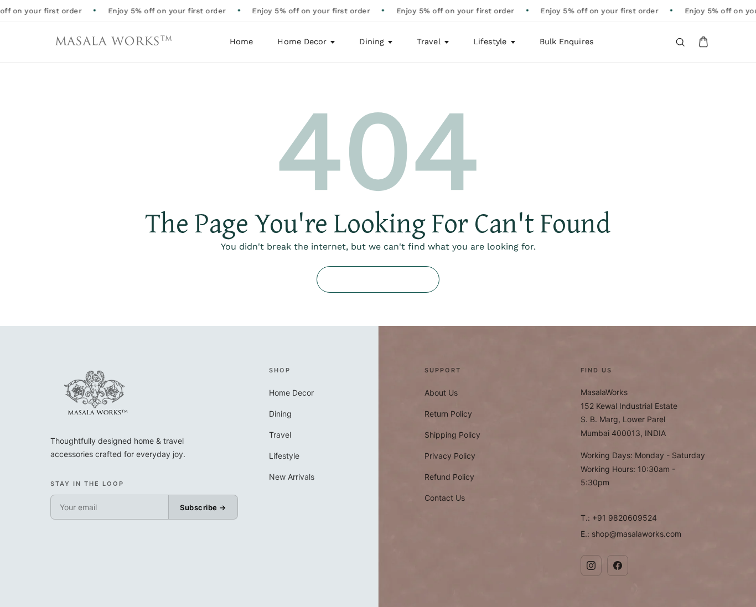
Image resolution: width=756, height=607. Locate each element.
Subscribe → (203, 507)
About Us (441, 392)
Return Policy (448, 413)
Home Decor (302, 41)
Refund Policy (449, 476)
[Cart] (703, 42)
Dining (371, 41)
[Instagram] (591, 565)
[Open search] (680, 42)
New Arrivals (291, 476)
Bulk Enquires (567, 41)
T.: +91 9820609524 (619, 517)
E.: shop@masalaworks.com (631, 533)
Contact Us (444, 497)
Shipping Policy (452, 434)
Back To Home (378, 279)
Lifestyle (490, 41)
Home (241, 41)
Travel (429, 41)
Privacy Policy (449, 455)
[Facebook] (617, 565)
